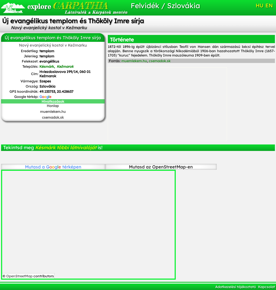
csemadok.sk (53, 117)
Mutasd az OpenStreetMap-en (161, 166)
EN (269, 5)
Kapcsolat (266, 287)
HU (259, 5)
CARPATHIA (67, 5)
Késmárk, (56, 66)
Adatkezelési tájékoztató (235, 287)
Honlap (53, 105)
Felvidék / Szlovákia (165, 5)
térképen (63, 166)
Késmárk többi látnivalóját (65, 147)
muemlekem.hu (53, 111)
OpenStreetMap (19, 276)
